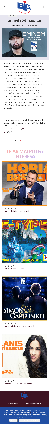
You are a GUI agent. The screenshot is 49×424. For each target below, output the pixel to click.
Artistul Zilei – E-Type (14, 269)
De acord (13, 420)
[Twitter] (15, 140)
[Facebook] (10, 140)
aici (31, 412)
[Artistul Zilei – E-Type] (24, 241)
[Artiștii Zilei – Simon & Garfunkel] (24, 298)
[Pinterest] (20, 140)
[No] (46, 416)
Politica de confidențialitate (29, 420)
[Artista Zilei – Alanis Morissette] (24, 356)
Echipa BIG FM (18, 25)
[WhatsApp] (25, 140)
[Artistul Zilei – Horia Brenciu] (24, 183)
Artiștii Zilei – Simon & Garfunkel (19, 326)
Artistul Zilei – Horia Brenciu (17, 211)
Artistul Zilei (12, 16)
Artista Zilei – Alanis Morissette (18, 384)
